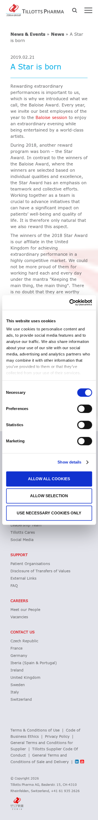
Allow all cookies (49, 479)
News (57, 34)
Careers (19, 601)
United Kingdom (25, 678)
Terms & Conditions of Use (35, 730)
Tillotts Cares (22, 532)
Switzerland (21, 700)
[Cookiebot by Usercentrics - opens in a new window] (70, 302)
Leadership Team (26, 525)
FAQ (14, 586)
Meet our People (25, 610)
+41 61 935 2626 (65, 791)
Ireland (17, 670)
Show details (69, 462)
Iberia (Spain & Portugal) (33, 663)
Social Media (21, 540)
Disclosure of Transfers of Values (40, 571)
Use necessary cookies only (49, 513)
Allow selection (49, 496)
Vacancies (19, 617)
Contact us (22, 632)
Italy (14, 692)
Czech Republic (24, 641)
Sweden (17, 685)
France (16, 648)
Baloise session (51, 118)
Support (19, 555)
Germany (18, 656)
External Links (23, 578)
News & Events (27, 34)
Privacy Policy (57, 737)
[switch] (84, 409)
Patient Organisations (30, 564)
